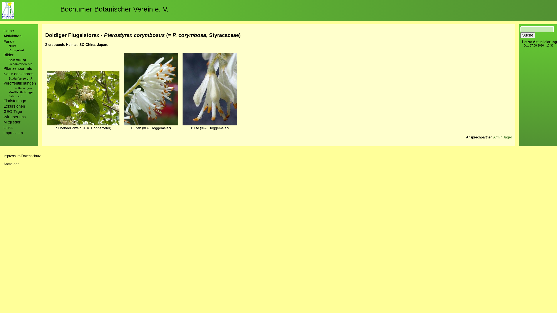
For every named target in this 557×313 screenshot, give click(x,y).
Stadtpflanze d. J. (21, 78)
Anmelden (11, 164)
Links (8, 127)
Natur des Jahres (18, 74)
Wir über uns (14, 117)
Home (8, 31)
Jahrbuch (15, 96)
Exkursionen (14, 106)
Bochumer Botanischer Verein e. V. (114, 9)
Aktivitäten (12, 36)
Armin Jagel (502, 137)
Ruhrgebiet (16, 50)
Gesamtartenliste (20, 64)
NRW (12, 46)
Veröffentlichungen (21, 92)
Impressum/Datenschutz (22, 156)
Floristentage (14, 101)
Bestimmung (17, 60)
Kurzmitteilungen (20, 88)
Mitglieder (11, 122)
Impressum (13, 133)
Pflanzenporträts (17, 68)
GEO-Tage (12, 111)
